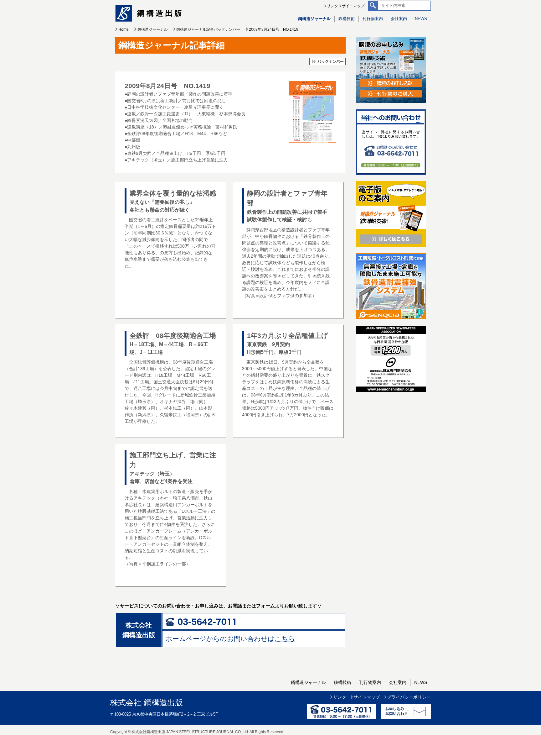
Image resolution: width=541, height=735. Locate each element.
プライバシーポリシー (409, 697)
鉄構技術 (346, 18)
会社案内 (399, 18)
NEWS (421, 18)
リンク (332, 6)
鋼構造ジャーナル (314, 18)
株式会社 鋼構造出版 (146, 702)
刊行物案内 (373, 18)
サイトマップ (353, 6)
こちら (285, 638)
